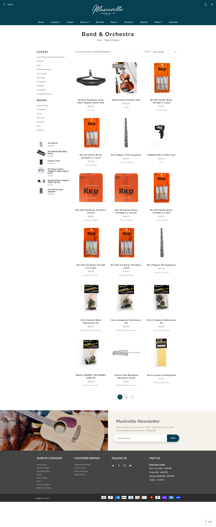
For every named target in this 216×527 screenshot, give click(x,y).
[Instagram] (124, 465)
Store (114, 22)
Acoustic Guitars (43, 471)
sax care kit (42, 73)
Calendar (173, 22)
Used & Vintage (43, 484)
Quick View (91, 78)
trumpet (40, 85)
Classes (84, 22)
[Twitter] (113, 465)
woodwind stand (44, 94)
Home (41, 22)
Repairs (144, 22)
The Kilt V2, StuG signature (55, 190)
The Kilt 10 (53, 143)
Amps (39, 475)
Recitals (100, 22)
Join (173, 438)
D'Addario (41, 109)
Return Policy (79, 475)
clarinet (40, 61)
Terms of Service (81, 471)
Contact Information (82, 465)
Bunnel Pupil (42, 105)
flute (39, 65)
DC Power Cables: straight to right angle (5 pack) (58, 171)
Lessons (55, 22)
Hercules (40, 117)
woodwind (41, 89)
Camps (70, 22)
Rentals (129, 22)
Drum (39, 481)
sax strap (41, 77)
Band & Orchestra (44, 488)
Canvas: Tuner (54, 161)
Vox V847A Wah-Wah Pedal (57, 152)
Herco (39, 113)
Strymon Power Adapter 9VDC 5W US (58, 181)
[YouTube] (130, 465)
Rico (39, 126)
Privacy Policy (80, 468)
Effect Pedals (42, 478)
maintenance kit (44, 69)
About (157, 22)
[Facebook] (119, 465)
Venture (40, 130)
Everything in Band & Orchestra (50, 57)
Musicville (45, 498)
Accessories (42, 465)
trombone (41, 81)
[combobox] (164, 51)
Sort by (147, 51)
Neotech (40, 122)
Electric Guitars (43, 468)
